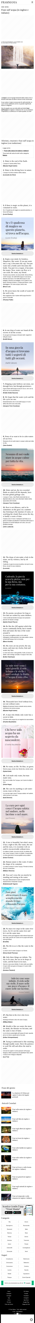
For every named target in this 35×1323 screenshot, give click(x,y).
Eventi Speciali (26, 1277)
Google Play (26, 1302)
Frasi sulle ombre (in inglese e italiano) (22, 1158)
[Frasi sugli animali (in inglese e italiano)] (6, 1187)
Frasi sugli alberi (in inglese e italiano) (21, 1129)
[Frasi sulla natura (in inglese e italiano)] (6, 1110)
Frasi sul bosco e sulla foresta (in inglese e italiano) (21, 1168)
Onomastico (9, 1262)
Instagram (26, 1297)
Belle (26, 1229)
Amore (26, 1222)
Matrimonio (26, 1259)
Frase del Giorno (9, 1304)
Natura (5, 155)
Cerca (8, 1300)
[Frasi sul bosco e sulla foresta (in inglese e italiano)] (6, 1168)
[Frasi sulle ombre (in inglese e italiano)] (6, 1158)
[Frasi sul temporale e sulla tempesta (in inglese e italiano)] (6, 1197)
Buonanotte (26, 1225)
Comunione (9, 1266)
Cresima (26, 1266)
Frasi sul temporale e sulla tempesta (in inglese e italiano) (22, 1197)
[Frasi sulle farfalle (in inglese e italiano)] (6, 1149)
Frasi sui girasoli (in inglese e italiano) (21, 1178)
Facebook (26, 1295)
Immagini (9, 1295)
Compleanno (9, 1259)
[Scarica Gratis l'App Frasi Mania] (17, 1209)
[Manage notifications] (31, 1319)
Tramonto (26, 1240)
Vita (9, 1222)
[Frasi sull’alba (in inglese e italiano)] (6, 1120)
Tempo (9, 1236)
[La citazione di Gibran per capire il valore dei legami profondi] (6, 1095)
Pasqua (9, 1277)
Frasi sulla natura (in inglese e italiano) (16, 150)
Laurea (9, 1270)
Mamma (9, 1233)
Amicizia (9, 1240)
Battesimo (26, 1262)
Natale (9, 1273)
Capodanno (26, 1273)
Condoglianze (26, 1247)
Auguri (4, 1255)
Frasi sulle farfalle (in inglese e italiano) (22, 1149)
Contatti (26, 1293)
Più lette (9, 1302)
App (9, 1297)
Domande (9, 1251)
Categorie (5, 1218)
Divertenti (9, 1229)
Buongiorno (9, 1225)
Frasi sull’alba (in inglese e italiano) (21, 1120)
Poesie (26, 1244)
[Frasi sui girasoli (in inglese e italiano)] (6, 1177)
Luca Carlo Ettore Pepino (9, 42)
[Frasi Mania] (9, 2)
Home (8, 1291)
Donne (26, 1236)
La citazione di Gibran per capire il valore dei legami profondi (20, 1095)
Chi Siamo (26, 1291)
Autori (9, 1244)
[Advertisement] (17, 27)
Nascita (26, 1270)
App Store (26, 1300)
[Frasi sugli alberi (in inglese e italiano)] (6, 1129)
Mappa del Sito (26, 1304)
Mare (26, 1233)
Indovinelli (9, 1247)
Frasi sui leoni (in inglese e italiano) (21, 1139)
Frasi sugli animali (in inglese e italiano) (22, 1187)
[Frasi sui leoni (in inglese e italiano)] (6, 1139)
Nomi (26, 1251)
